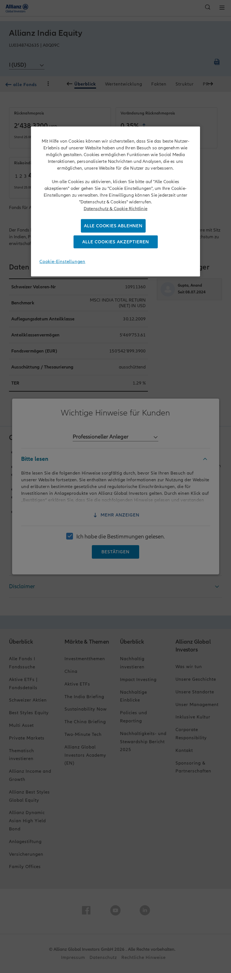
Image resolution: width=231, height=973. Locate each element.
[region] (115, 202)
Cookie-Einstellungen (62, 261)
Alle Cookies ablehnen (113, 226)
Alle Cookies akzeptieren (115, 242)
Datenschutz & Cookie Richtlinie (115, 209)
